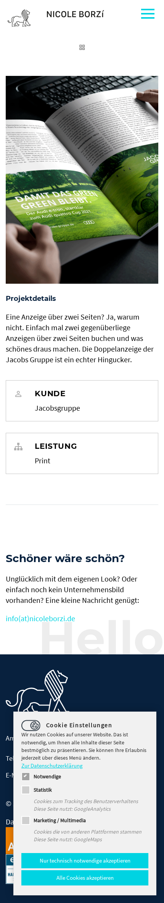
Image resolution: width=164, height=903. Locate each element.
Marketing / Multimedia (60, 820)
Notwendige (47, 776)
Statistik (43, 790)
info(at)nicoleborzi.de (40, 618)
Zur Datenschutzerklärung (52, 765)
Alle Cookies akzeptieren (85, 877)
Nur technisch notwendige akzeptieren (85, 860)
